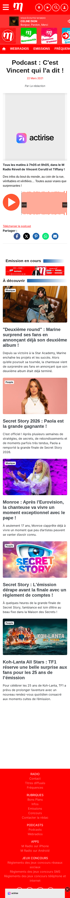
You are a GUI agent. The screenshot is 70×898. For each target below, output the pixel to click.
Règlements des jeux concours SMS (35, 871)
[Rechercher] (56, 7)
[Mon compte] (64, 7)
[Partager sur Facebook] (16, 238)
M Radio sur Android (35, 850)
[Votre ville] (39, 7)
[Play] (5, 33)
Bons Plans (35, 799)
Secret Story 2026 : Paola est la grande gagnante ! (33, 423)
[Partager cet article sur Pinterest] (35, 238)
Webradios (19, 48)
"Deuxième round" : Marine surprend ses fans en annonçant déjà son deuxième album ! (35, 337)
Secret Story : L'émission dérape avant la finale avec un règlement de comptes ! (34, 590)
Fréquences (35, 787)
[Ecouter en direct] (47, 7)
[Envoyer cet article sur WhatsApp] (44, 238)
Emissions (41, 48)
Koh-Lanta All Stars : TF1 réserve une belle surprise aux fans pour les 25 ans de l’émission (35, 669)
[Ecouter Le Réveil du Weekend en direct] (35, 270)
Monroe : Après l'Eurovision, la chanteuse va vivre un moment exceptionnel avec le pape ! (34, 509)
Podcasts (35, 829)
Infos (35, 804)
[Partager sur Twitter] (25, 238)
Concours (35, 813)
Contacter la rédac (35, 817)
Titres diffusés (35, 783)
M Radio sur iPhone (35, 846)
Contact (35, 778)
